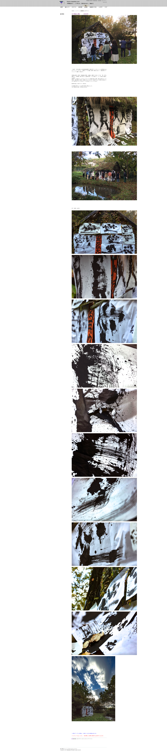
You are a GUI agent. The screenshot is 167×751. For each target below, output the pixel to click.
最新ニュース (67, 6)
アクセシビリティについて (72, 748)
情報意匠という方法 (93, 6)
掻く (80, 6)
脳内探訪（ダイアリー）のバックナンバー (81, 738)
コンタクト (100, 6)
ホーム (61, 6)
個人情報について (63, 748)
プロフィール (74, 6)
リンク (105, 6)
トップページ (77, 10)
